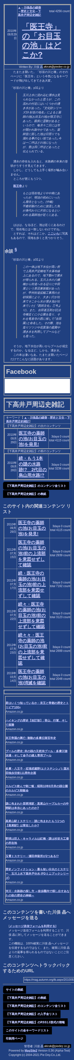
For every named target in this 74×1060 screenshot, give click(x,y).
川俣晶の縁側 (32, 7)
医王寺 (17, 185)
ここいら (53, 233)
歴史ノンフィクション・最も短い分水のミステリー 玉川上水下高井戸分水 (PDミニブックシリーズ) (37, 873)
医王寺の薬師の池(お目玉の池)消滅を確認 (32, 677)
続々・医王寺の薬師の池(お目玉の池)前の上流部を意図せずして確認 (32, 615)
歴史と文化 (28, 11)
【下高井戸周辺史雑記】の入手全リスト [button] (32, 1013)
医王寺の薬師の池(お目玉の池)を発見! (33, 439)
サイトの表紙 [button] (14, 989)
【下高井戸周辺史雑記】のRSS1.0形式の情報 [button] (35, 1022)
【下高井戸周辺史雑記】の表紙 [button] (26, 493)
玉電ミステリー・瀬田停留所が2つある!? (32, 856)
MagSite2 (31, 1050)
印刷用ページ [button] (14, 1038)
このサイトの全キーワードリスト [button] (27, 1030)
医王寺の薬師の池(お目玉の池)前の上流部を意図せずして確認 (32, 553)
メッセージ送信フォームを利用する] (32, 926)
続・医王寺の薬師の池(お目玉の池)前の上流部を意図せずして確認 (32, 584)
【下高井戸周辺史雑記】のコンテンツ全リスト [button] (36, 485)
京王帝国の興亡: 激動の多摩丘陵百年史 (31, 737)
